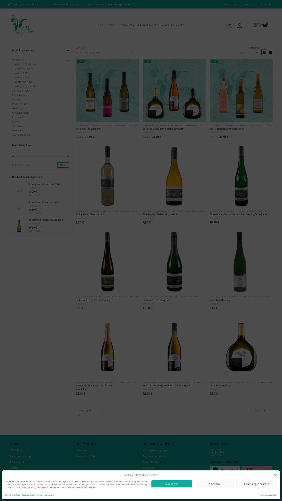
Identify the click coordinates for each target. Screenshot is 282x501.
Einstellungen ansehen (256, 483)
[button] (275, 474)
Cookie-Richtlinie (12, 494)
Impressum (48, 494)
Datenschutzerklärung (32, 494)
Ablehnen (214, 483)
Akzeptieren (172, 483)
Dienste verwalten (269, 494)
